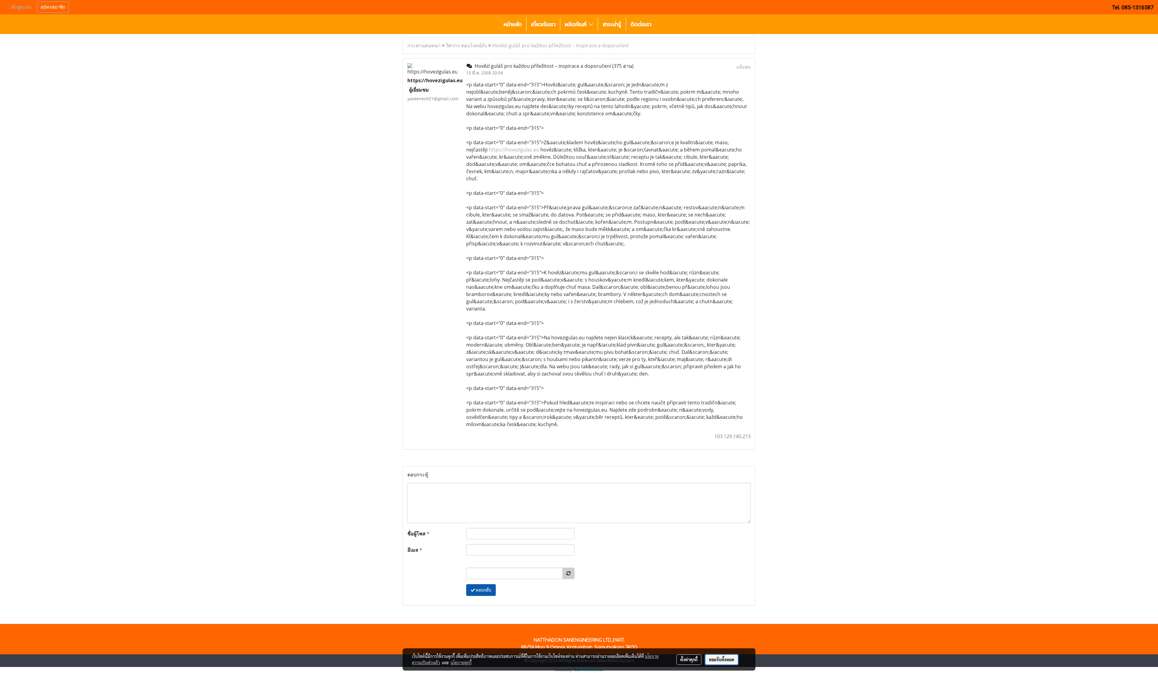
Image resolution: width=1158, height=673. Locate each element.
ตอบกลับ (483, 590)
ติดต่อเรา (641, 24)
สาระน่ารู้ (612, 24)
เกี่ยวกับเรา (543, 24)
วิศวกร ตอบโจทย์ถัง (466, 45)
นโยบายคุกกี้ (461, 662)
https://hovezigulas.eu (514, 149)
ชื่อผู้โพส (418, 533)
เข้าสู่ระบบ (21, 7)
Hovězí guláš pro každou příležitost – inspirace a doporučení (560, 45)
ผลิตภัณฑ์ (577, 24)
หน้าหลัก (513, 24)
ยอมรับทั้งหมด (721, 659)
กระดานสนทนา (424, 45)
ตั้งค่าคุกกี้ (689, 659)
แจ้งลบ (743, 67)
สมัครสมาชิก (52, 7)
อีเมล (414, 550)
